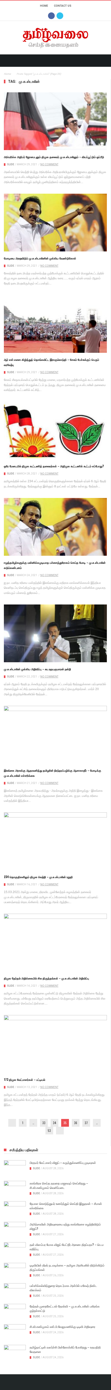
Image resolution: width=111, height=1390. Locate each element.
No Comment (49, 164)
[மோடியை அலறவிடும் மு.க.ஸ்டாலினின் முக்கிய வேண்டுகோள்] (55, 222)
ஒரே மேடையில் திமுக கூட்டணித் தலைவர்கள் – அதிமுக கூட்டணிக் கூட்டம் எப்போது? (54, 466)
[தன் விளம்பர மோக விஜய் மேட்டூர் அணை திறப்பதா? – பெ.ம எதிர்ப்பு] (15, 1250)
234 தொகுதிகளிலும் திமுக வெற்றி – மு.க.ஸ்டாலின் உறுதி (38, 877)
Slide (10, 164)
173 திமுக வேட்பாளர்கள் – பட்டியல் (24, 1079)
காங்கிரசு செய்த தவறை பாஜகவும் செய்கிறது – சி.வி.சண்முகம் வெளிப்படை (59, 1185)
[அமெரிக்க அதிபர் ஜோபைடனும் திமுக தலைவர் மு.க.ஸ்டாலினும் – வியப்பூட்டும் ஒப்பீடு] (55, 121)
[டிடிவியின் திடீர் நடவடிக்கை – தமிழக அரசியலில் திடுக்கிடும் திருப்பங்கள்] (15, 1270)
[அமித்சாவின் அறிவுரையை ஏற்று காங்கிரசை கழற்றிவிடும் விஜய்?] (15, 1229)
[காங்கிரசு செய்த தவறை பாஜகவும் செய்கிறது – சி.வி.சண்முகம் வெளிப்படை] (15, 1188)
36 (75, 1123)
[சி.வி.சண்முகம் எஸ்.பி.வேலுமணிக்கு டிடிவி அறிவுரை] (15, 1332)
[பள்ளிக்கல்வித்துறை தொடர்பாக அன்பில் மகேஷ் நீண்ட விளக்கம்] (15, 1291)
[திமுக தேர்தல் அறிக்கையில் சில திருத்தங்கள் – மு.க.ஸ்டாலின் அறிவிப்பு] (55, 942)
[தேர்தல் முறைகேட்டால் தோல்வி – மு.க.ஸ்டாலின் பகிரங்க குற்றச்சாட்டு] (15, 1311)
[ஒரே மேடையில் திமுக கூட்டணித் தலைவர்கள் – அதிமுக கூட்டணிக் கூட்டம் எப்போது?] (55, 430)
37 (86, 1123)
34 (54, 1123)
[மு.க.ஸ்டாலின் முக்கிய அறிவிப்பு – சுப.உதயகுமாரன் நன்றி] (55, 633)
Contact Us (62, 5)
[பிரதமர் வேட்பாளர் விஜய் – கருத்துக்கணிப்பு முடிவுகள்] (15, 1168)
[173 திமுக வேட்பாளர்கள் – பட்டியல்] (55, 1044)
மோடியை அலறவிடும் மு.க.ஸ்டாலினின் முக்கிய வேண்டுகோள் (40, 258)
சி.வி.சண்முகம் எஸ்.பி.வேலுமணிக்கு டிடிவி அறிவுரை (62, 1326)
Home (44, 5)
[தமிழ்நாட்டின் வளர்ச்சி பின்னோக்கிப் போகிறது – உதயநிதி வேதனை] (15, 1352)
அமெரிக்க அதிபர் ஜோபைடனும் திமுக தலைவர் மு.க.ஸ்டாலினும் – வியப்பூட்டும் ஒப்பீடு (54, 157)
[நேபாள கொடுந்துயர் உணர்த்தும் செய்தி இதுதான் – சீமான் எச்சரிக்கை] (15, 1209)
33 (43, 1123)
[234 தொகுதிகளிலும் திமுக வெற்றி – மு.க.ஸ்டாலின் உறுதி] (55, 841)
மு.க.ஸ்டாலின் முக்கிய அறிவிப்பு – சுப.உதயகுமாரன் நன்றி (37, 669)
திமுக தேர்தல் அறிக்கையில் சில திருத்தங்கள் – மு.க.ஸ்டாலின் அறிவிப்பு (46, 978)
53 (49, 1130)
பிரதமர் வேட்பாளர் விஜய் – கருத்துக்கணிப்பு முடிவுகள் (63, 1162)
